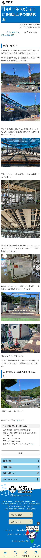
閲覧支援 (25, 556)
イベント (36, 556)
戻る (20, 453)
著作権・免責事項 (14, 534)
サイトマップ (9, 530)
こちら (17, 420)
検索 (15, 556)
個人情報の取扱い (23, 530)
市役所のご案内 (17, 515)
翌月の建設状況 (7, 35)
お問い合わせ (16, 522)
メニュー (5, 556)
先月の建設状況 (13, 32)
